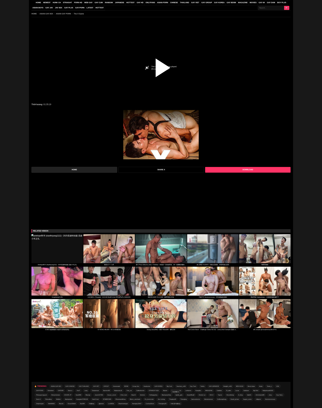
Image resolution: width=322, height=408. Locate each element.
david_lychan (235, 399)
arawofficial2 (190, 395)
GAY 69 (262, 3)
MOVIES (253, 3)
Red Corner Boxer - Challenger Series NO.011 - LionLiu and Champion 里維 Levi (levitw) (213, 329)
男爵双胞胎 (264, 264)
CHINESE (174, 3)
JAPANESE (119, 3)
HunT (78, 390)
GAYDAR (61, 390)
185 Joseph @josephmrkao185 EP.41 (265, 329)
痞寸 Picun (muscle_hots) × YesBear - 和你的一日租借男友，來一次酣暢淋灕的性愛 (161, 264)
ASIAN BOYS (37, 8)
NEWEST (47, 3)
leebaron (188, 390)
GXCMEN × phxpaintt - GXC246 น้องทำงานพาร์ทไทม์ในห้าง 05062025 (109, 297)
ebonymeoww (55, 395)
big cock (169, 386)
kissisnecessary (270, 399)
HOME (34, 14)
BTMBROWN (107, 399)
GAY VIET (195, 3)
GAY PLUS (68, 8)
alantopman (68, 399)
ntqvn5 (133, 395)
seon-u (38, 399)
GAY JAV (49, 8)
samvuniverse (195, 399)
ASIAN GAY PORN (63, 14)
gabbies (219, 390)
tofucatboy (48, 399)
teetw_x (269, 386)
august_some (247, 399)
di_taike (228, 390)
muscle (61, 403)
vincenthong (230, 395)
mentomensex (208, 399)
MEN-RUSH (239, 386)
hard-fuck (95, 399)
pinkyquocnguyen (41, 395)
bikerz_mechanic (135, 399)
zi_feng (240, 395)
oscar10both (72, 403)
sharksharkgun (123, 403)
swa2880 (78, 395)
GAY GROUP (206, 3)
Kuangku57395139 (82, 399)
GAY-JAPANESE (214, 386)
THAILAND (184, 3)
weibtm (58, 399)
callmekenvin (140, 390)
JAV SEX (58, 8)
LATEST (90, 8)
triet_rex (129, 390)
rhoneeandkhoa (120, 399)
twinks (202, 386)
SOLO (211, 395)
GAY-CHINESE (70, 386)
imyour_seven (111, 395)
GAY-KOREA (158, 386)
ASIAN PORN (162, 3)
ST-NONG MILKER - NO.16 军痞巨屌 (109, 329)
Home (38, 3)
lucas (237, 390)
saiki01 (249, 395)
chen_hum (123, 395)
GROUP (106, 386)
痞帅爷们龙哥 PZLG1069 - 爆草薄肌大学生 (161, 297)
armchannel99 (260, 395)
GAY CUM (99, 3)
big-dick (255, 390)
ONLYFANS (150, 3)
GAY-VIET (96, 386)
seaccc (70, 390)
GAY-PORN (39, 390)
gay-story (279, 395)
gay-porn (79, 8)
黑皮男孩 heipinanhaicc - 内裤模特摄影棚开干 (265, 297)
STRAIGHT (67, 3)
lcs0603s (111, 403)
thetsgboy (183, 399)
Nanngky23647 (136, 403)
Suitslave (246, 390)
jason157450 (99, 395)
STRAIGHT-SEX (154, 390)
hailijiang (91, 403)
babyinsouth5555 (268, 390)
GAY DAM (271, 3)
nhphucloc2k (118, 390)
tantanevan (95, 390)
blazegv (88, 395)
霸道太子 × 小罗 (109, 264)
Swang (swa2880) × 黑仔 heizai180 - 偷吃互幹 (161, 329)
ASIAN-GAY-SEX (46, 14)
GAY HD (140, 3)
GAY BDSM (231, 3)
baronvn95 (106, 390)
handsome (147, 386)
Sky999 (82, 403)
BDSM (126, 386)
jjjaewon (101, 403)
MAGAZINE (243, 3)
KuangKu (198, 390)
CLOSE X (175, 392)
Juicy (270, 395)
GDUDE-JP (67, 395)
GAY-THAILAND (84, 386)
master (165, 390)
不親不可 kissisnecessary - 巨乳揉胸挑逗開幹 (213, 297)
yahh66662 (51, 403)
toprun (220, 395)
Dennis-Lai (202, 395)
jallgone (258, 399)
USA (277, 386)
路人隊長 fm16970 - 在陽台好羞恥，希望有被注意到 (213, 264)
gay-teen (193, 386)
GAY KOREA (219, 3)
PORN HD (78, 3)
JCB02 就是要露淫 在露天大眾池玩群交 (57, 329)
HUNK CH (57, 3)
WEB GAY (88, 3)
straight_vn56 (227, 386)
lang (85, 390)
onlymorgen (40, 403)
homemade (116, 386)
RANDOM (109, 3)
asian (261, 386)
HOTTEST (130, 3)
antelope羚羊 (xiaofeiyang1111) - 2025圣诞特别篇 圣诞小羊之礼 (57, 264)
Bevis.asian (251, 386)
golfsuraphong (221, 399)
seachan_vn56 (181, 386)
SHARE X (161, 170)
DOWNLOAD (248, 170)
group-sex (135, 386)
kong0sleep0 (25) (57, 297)
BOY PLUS (281, 3)
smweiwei (51, 390)
